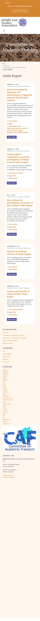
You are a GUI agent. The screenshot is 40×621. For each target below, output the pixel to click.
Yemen (5, 422)
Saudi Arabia (7, 404)
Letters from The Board (10, 341)
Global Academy (8, 343)
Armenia (5, 372)
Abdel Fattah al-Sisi (15, 126)
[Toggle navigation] (4, 30)
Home (3, 63)
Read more (12, 137)
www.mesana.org (8, 477)
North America (7, 398)
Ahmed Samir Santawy (14, 128)
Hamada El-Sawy (12, 132)
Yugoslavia (6, 424)
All (4, 351)
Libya (4, 394)
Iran (4, 382)
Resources (6, 362)
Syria (4, 408)
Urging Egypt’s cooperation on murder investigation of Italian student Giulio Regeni (18, 158)
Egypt (5, 378)
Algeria (5, 370)
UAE (4, 414)
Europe (5, 380)
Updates (5, 359)
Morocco (5, 396)
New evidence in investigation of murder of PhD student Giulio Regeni (20, 203)
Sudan (5, 406)
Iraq (4, 384)
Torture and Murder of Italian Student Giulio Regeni (18, 294)
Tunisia (5, 410)
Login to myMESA (20, 11)
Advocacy (6, 65)
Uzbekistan (6, 420)
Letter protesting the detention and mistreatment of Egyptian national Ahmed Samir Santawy (19, 94)
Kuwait (5, 390)
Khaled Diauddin (23, 132)
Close (6, 3)
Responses (6, 357)
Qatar (4, 402)
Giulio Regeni (7, 69)
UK (4, 416)
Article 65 (10, 130)
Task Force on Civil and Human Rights (15, 338)
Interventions (7, 354)
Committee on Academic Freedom (14, 67)
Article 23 (24, 128)
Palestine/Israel (8, 400)
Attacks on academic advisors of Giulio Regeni (19, 252)
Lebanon (5, 392)
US (4, 418)
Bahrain (5, 374)
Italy (4, 386)
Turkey (5, 412)
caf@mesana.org (8, 475)
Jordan (5, 388)
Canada (5, 376)
